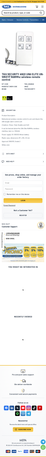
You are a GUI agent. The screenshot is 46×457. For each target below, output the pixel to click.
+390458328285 (13, 233)
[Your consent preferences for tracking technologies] (2, 240)
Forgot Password (9, 205)
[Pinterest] (39, 408)
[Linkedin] (11, 408)
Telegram (40, 1)
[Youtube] (23, 408)
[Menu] (42, 6)
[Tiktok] (34, 408)
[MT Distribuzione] (14, 7)
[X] (17, 408)
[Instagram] (28, 408)
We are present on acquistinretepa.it (23, 443)
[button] (23, 110)
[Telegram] (28, 413)
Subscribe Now (24, 429)
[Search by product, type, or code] (41, 12)
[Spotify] (17, 413)
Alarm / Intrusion (8, 20)
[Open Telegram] (43, 441)
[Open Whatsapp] (43, 447)
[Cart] (36, 7)
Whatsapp (33, 1)
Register (23, 215)
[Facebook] (6, 408)
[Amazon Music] (23, 413)
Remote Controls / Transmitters (28, 20)
